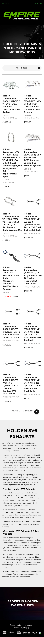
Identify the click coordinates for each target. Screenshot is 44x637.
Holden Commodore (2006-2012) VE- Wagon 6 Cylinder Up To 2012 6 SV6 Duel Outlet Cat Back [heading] (32, 222)
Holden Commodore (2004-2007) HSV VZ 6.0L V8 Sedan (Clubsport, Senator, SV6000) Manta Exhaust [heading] (10, 278)
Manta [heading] (5, 292)
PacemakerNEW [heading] (32, 233)
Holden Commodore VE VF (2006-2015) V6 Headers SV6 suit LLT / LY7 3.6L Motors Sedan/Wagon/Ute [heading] (11, 222)
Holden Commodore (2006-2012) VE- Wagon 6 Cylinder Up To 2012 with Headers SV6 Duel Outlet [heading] (10, 384)
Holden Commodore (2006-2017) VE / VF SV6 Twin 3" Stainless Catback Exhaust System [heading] (11, 104)
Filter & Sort (21, 68)
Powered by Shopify (21, 628)
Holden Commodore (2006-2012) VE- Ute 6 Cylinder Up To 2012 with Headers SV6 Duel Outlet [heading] (32, 383)
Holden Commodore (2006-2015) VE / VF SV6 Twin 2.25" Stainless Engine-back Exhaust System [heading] (32, 157)
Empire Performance (24, 625)
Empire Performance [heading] (9, 116)
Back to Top (36, 411)
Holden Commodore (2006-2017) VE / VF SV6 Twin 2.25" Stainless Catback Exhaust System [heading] (32, 104)
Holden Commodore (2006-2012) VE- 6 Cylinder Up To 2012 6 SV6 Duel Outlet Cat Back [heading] (11, 331)
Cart (40, 4)
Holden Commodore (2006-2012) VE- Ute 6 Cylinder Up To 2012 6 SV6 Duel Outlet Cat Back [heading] (32, 332)
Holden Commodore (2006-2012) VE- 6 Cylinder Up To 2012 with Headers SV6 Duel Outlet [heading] (33, 275)
